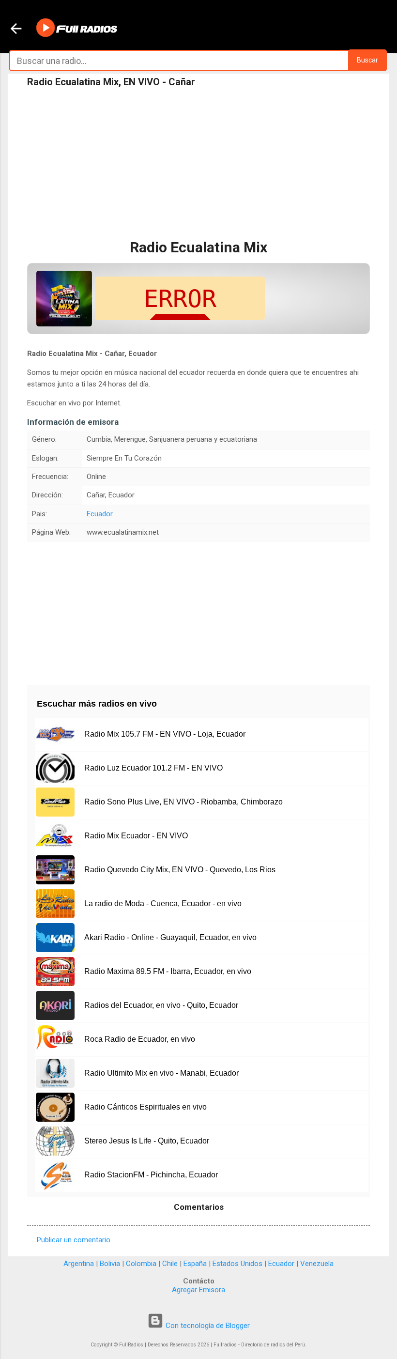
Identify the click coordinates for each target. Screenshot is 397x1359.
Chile (170, 1263)
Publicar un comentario (73, 1239)
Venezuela (317, 1263)
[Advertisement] (198, 164)
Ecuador (100, 514)
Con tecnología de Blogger (207, 1325)
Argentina (78, 1263)
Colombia (141, 1263)
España (195, 1263)
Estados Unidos (237, 1263)
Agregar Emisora (198, 1289)
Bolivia (110, 1263)
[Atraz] (16, 29)
